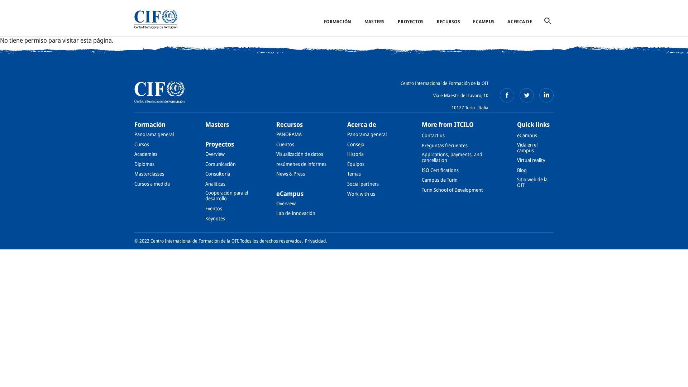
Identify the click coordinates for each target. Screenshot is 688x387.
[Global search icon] (547, 21)
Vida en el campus (527, 147)
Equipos (355, 164)
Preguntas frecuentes (445, 145)
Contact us (433, 135)
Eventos (213, 208)
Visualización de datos (299, 153)
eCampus (483, 21)
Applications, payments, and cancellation (452, 157)
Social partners (363, 183)
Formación (337, 21)
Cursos (141, 144)
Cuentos (285, 144)
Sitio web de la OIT (532, 182)
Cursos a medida (152, 183)
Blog (522, 170)
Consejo (355, 144)
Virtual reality (531, 160)
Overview (215, 153)
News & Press (290, 173)
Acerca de (519, 21)
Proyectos (411, 21)
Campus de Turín (440, 179)
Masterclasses (149, 173)
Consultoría (217, 173)
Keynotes (215, 218)
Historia (355, 153)
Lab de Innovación (295, 213)
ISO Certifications (440, 170)
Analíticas (215, 183)
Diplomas (144, 164)
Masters (374, 21)
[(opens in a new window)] (507, 95)
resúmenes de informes (301, 164)
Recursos (448, 21)
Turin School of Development (452, 189)
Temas (354, 173)
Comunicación (220, 164)
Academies (145, 153)
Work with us (361, 193)
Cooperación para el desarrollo (226, 195)
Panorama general (154, 134)
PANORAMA (289, 134)
